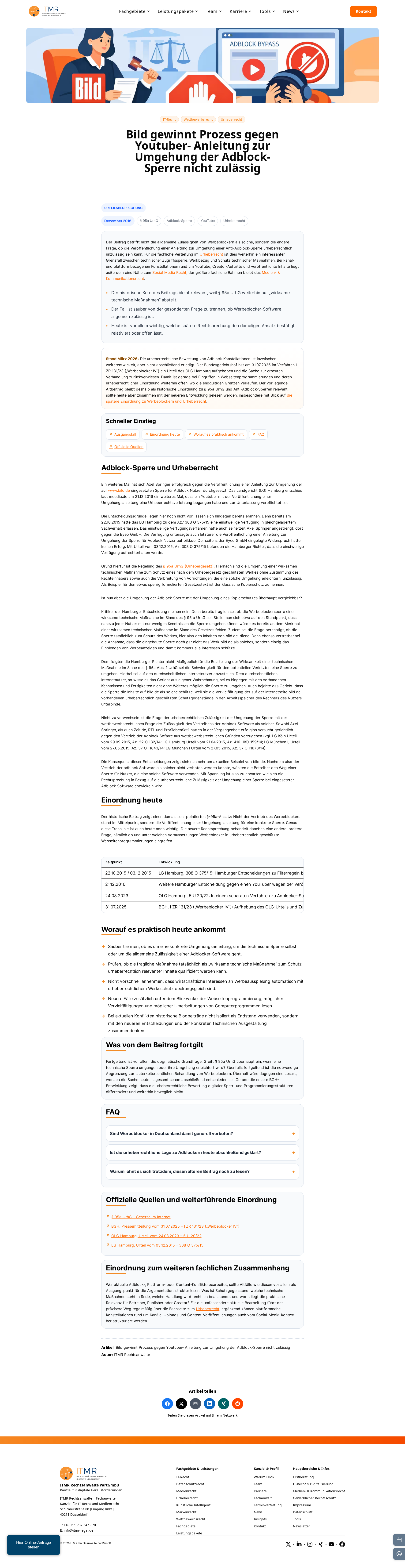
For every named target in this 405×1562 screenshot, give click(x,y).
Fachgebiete (185, 1526)
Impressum (302, 1505)
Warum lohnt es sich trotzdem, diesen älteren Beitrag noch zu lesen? (180, 1171)
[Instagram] (310, 1544)
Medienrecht (186, 1491)
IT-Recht (171, 119)
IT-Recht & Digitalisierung (313, 1484)
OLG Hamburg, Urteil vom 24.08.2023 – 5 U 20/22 (156, 1235)
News (258, 1512)
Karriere (260, 1491)
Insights (260, 1519)
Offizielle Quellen (128, 447)
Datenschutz (303, 1512)
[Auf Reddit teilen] (237, 1403)
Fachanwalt (263, 1498)
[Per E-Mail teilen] (195, 1403)
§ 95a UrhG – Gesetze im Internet (141, 1217)
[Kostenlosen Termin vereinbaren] (399, 1540)
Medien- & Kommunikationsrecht (319, 1491)
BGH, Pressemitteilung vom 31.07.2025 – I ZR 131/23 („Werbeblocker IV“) (175, 1226)
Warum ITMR (264, 1477)
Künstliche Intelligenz (193, 1505)
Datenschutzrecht (190, 1484)
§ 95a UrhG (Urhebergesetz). (189, 566)
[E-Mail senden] (399, 1554)
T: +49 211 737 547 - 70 (78, 1525)
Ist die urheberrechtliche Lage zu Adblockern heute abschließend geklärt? (185, 1152)
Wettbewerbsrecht (200, 119)
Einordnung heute (165, 434)
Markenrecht (186, 1512)
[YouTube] (331, 1544)
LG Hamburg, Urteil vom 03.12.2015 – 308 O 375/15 (157, 1245)
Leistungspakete (189, 1533)
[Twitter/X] (288, 1544)
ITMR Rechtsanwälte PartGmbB (89, 1485)
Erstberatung (303, 1477)
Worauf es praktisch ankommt (219, 434)
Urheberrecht (233, 119)
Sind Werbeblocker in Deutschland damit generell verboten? (171, 1133)
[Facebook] (342, 1544)
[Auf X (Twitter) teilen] (181, 1403)
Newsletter (301, 1526)
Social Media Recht (169, 272)
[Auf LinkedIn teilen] (209, 1403)
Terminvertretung (268, 1505)
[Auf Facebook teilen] (167, 1403)
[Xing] (320, 1544)
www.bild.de (119, 490)
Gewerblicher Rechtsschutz (314, 1498)
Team (258, 1484)
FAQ (261, 434)
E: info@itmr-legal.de (76, 1530)
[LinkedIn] (299, 1544)
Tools (297, 1519)
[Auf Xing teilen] (223, 1403)
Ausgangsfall (125, 434)
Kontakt (363, 11)
